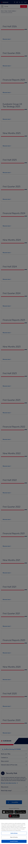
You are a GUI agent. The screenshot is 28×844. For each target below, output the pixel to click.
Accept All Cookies (14, 841)
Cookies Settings (14, 833)
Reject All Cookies (14, 837)
